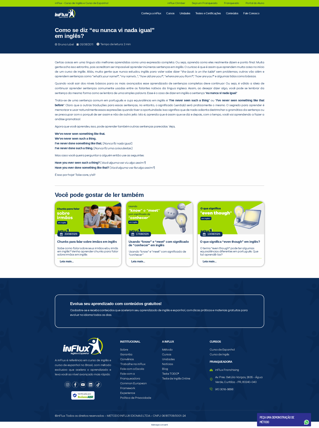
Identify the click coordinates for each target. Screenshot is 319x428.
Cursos (170, 13)
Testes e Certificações (208, 13)
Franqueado (231, 3)
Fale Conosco (251, 13)
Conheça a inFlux (151, 13)
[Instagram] (67, 384)
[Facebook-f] (75, 384)
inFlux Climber (176, 3)
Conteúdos (232, 13)
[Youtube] (83, 384)
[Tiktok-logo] (98, 384)
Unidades (185, 13)
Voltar (267, 414)
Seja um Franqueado (204, 3)
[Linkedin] (90, 384)
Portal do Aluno (255, 3)
